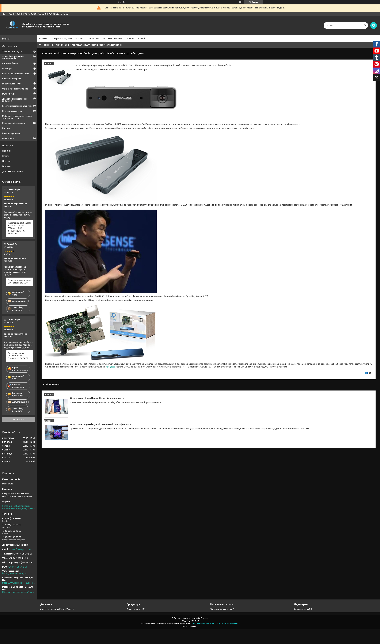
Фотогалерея (9, 46)
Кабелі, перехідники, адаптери (17, 106)
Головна (43, 38)
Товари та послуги (61, 38)
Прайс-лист (8, 145)
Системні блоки (10, 63)
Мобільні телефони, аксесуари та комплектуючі (17, 117)
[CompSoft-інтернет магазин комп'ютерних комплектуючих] (12, 25)
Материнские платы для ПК (222, 609)
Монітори (7, 68)
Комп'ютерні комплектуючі (15, 73)
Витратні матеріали (12, 78)
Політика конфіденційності (228, 623)
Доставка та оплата (112, 38)
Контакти (92, 38)
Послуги (6, 128)
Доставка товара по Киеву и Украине (57, 609)
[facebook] (366, 373)
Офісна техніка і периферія (15, 89)
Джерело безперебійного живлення (14, 100)
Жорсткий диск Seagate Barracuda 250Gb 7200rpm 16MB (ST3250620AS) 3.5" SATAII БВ (19, 228)
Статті (141, 38)
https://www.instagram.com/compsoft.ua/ (18, 592)
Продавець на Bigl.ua (190, 621)
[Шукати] (364, 25)
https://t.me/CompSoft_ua (14, 573)
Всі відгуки (18, 419)
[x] (370, 373)
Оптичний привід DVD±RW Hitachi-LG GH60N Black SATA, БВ (18, 355)
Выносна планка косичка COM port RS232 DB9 (19, 281)
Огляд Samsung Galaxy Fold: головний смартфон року (100, 424)
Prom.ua (204, 618)
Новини (130, 38)
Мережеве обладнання (13, 123)
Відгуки (6, 166)
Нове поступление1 (12, 133)
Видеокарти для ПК (303, 609)
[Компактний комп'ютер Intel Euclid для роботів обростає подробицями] (59, 78)
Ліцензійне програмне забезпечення (13, 57)
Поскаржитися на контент (204, 623)
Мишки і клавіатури (11, 84)
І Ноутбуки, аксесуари (12, 111)
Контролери (8, 138)
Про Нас (79, 38)
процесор (110, 367)
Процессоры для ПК (136, 609)
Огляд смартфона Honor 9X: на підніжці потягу (97, 398)
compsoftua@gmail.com (20, 549)
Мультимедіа (8, 94)
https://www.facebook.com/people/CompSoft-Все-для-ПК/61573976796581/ (18, 583)
